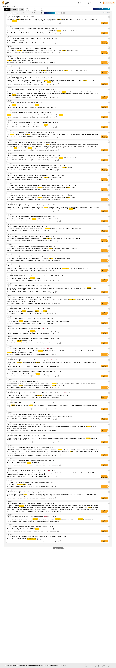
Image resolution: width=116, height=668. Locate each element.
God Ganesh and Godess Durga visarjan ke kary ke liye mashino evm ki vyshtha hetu (31, 124)
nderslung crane (35, 13)
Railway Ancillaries (26, 470)
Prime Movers (24, 516)
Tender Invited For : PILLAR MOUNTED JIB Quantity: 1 (24, 278)
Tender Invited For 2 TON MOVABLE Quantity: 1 (24, 539)
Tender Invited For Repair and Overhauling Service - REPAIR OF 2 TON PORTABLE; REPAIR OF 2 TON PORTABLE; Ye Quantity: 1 (47, 70)
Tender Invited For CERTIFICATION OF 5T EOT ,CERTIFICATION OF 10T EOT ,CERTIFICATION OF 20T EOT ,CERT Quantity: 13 (50, 519)
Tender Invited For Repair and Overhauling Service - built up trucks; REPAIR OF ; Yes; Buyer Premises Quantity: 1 (39, 258)
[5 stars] (23, 13)
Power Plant (23, 28)
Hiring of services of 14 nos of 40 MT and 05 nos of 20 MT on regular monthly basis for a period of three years (37, 395)
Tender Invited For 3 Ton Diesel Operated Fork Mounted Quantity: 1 (26, 374)
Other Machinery (25, 276)
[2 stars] (18, 13)
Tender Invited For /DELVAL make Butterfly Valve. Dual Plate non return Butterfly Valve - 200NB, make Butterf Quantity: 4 (43, 50)
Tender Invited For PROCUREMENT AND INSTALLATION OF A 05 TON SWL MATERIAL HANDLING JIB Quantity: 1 (40, 167)
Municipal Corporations (26, 112)
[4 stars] (21, 13)
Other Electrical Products (26, 175)
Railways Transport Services (27, 78)
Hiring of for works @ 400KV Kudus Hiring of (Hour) (25, 105)
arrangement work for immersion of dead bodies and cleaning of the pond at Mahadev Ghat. (35, 115)
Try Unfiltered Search (49, 13)
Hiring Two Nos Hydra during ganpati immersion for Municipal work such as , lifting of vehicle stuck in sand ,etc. (38, 321)
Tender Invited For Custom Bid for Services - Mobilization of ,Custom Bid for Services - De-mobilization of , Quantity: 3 (41, 187)
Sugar (21, 48)
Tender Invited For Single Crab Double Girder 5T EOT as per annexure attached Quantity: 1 (33, 529)
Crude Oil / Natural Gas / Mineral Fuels (30, 185)
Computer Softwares (25, 38)
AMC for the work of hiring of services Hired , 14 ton (27, 311)
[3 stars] (20, 13)
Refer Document (15, 23)
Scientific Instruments (25, 536)
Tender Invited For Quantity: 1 (19, 484)
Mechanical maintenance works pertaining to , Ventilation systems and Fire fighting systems (33, 331)
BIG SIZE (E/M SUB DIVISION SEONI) (20, 60)
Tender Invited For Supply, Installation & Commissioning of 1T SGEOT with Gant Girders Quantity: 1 (35, 177)
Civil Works (23, 58)
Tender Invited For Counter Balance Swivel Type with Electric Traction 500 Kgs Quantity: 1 (32, 219)
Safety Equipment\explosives (27, 371)
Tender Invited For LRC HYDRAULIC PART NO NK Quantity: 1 (26, 463)
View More (58, 548)
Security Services (25, 68)
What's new (93, 3)
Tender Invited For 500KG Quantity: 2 (19, 341)
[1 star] (17, 13)
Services (82, 3)
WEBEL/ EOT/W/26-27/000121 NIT (16, 40)
